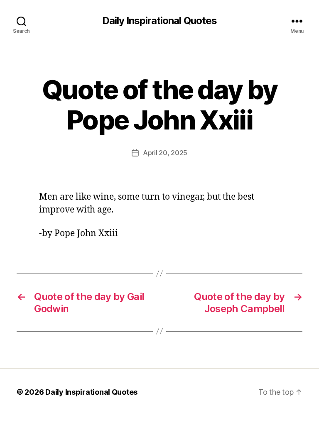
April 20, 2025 (165, 153)
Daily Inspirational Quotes (159, 21)
